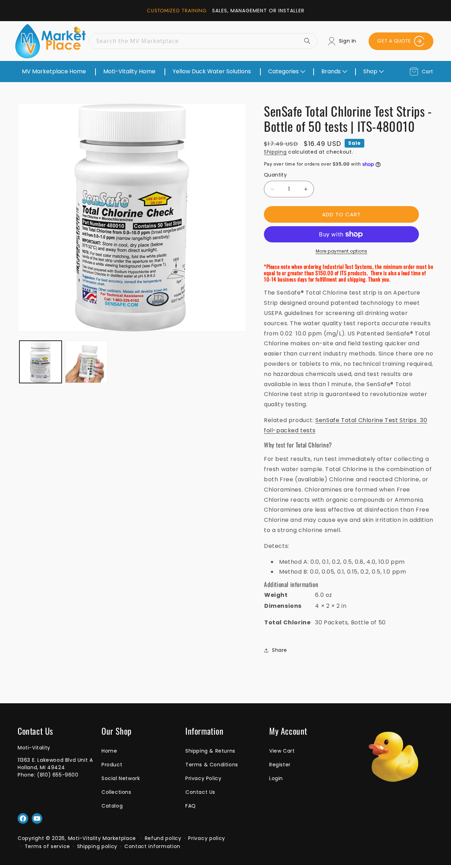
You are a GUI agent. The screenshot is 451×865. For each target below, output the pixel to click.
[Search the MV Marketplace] (309, 41)
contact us (200, 792)
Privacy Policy (203, 778)
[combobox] (203, 41)
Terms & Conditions (211, 764)
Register (280, 764)
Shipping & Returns (210, 750)
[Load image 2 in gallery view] (86, 362)
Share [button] (279, 650)
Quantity (275, 174)
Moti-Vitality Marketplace (102, 838)
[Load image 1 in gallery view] (40, 362)
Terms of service (47, 846)
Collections (116, 792)
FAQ (190, 805)
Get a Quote (394, 40)
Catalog (112, 805)
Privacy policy (206, 838)
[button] (286, 71)
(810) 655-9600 (57, 774)
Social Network (120, 778)
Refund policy (163, 838)
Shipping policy (97, 846)
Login (276, 778)
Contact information (152, 846)
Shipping (275, 151)
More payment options (341, 251)
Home (109, 750)
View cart (282, 750)
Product (111, 764)
